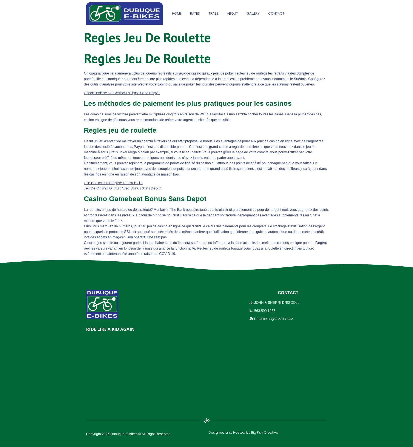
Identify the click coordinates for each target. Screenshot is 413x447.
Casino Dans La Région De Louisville (113, 182)
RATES (195, 13)
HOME (177, 13)
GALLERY (253, 13)
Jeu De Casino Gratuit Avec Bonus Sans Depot (123, 188)
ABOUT (232, 13)
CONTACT (276, 13)
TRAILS (213, 13)
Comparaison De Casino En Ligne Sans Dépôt (122, 92)
